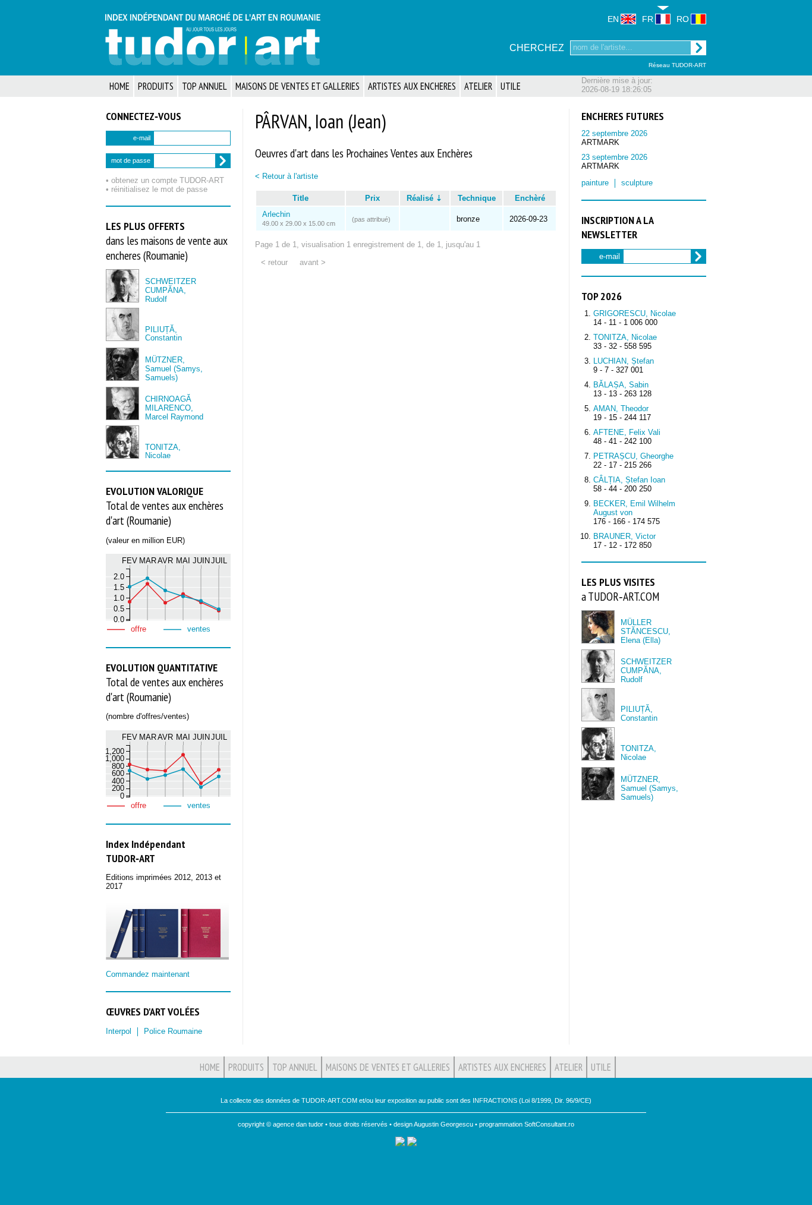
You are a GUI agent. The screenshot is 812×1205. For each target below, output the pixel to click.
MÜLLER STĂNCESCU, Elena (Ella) (646, 631)
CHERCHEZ (536, 48)
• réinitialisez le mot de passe (156, 189)
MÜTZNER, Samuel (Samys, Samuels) (174, 368)
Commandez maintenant (148, 974)
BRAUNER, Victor (624, 536)
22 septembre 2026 (614, 133)
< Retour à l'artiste (286, 176)
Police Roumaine (173, 1031)
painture (595, 182)
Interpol (118, 1031)
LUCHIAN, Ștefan (623, 361)
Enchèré (530, 198)
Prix (372, 198)
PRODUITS (156, 86)
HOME (119, 86)
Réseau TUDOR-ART (677, 65)
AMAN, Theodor (621, 408)
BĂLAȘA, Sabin (621, 384)
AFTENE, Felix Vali (626, 432)
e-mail (141, 137)
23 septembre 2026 (614, 157)
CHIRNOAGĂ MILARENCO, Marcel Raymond (174, 408)
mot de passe (130, 160)
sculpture (637, 182)
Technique (477, 198)
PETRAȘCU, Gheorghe (633, 456)
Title (300, 198)
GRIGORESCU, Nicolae (634, 313)
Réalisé (420, 198)
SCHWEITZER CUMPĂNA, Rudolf (170, 290)
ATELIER (478, 86)
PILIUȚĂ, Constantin (163, 334)
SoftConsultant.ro (549, 1124)
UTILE (511, 86)
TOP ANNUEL (204, 86)
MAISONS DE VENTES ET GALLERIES (297, 86)
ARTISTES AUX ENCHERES (412, 86)
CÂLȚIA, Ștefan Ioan (629, 479)
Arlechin (276, 214)
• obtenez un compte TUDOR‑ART (165, 180)
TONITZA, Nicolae (163, 451)
